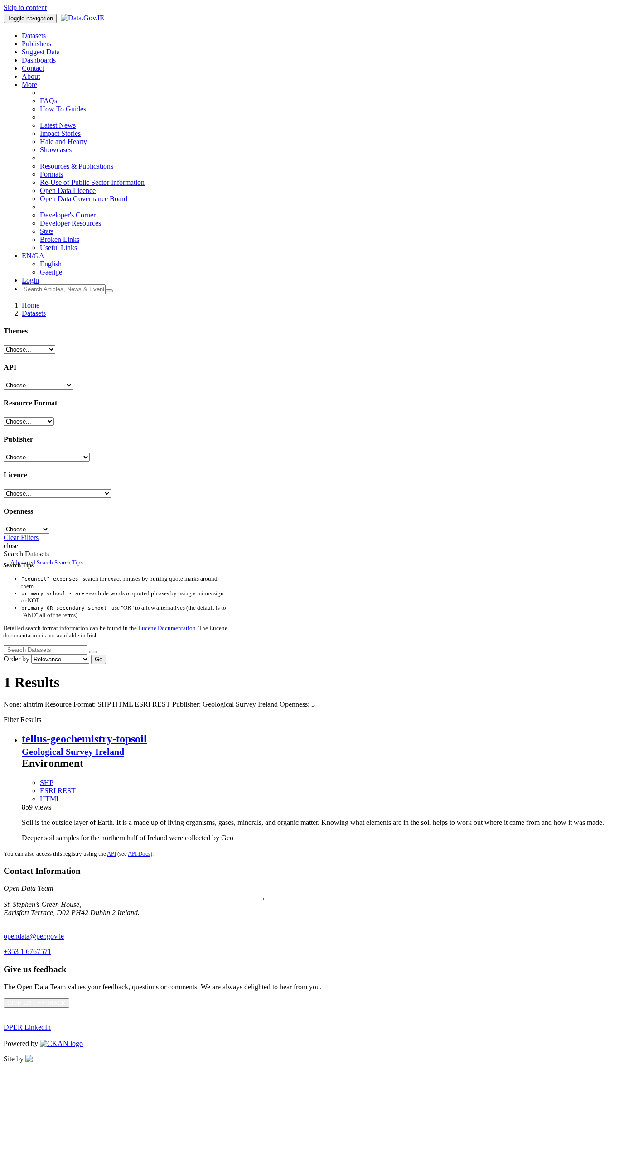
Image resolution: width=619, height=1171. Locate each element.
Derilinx (82, 1059)
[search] (93, 652)
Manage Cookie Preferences (44, 1105)
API (111, 853)
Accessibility (22, 1120)
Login (30, 280)
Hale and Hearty (63, 141)
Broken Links (59, 239)
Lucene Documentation (167, 628)
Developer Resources (70, 223)
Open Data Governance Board (83, 198)
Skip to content (25, 7)
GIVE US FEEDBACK (36, 1003)
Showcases (56, 150)
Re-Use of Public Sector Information (92, 182)
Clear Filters (21, 537)
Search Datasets (26, 554)
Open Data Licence (68, 190)
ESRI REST (58, 791)
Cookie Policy (24, 1090)
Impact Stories (60, 133)
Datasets (34, 35)
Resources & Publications (76, 166)
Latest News (58, 125)
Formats (51, 174)
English (51, 264)
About (31, 76)
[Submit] (109, 290)
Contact (33, 68)
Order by (16, 659)
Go (98, 659)
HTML (50, 799)
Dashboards (39, 60)
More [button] (29, 84)
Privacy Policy (24, 1074)
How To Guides (63, 109)
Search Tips (68, 562)
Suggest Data (41, 52)
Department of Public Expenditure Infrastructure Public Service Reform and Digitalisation (133, 896)
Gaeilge (51, 272)
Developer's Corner (68, 215)
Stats (46, 231)
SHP (46, 782)
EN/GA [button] (33, 256)
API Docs (139, 853)
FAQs (48, 101)
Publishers (36, 44)
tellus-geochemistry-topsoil (84, 739)
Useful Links (58, 247)
